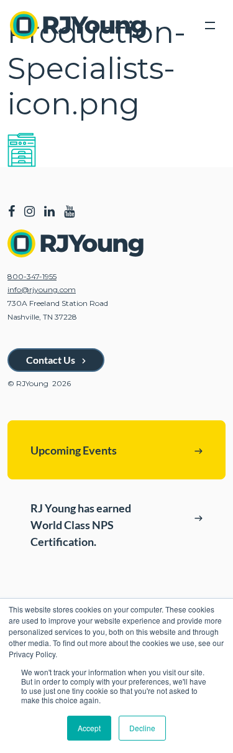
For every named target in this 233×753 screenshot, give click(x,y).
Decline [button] (142, 728)
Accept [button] (89, 728)
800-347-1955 (32, 276)
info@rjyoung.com (41, 289)
